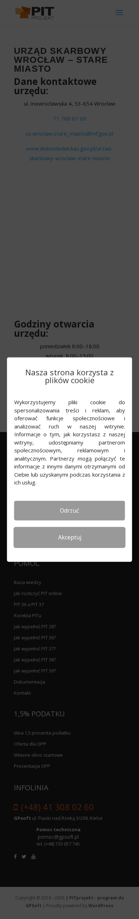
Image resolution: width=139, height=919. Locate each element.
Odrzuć (69, 510)
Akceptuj (69, 537)
